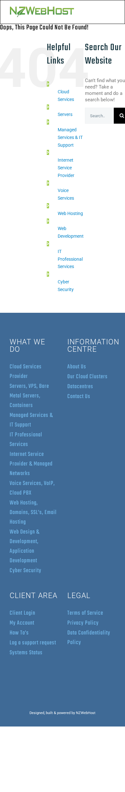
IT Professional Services (70, 259)
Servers (65, 114)
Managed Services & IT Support (70, 137)
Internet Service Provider (66, 168)
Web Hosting (70, 213)
